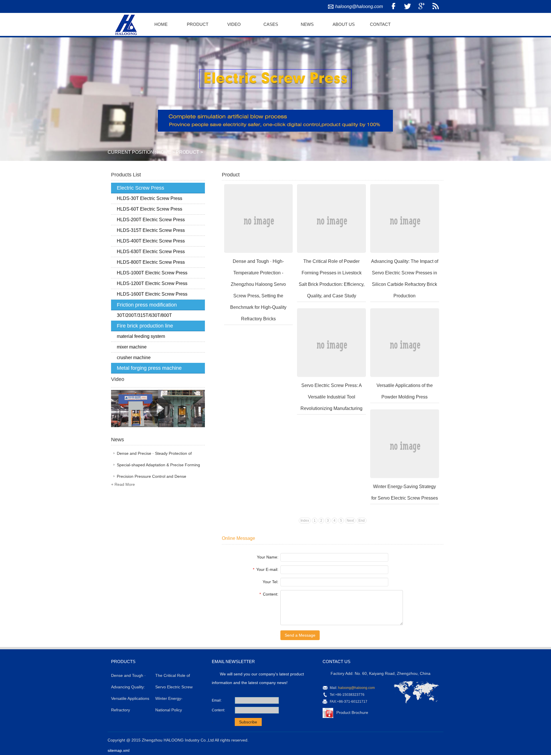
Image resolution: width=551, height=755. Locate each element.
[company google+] (421, 6)
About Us (344, 24)
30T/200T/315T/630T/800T (144, 315)
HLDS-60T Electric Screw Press (149, 209)
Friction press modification (147, 305)
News (307, 24)
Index (304, 521)
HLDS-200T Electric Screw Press (151, 219)
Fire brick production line (145, 326)
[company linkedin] (435, 6)
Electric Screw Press (140, 188)
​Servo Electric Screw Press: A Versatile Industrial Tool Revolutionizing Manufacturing (331, 397)
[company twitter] (407, 6)
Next (350, 521)
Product (197, 24)
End (361, 521)
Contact (380, 24)
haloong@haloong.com (359, 6)
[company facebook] (393, 6)
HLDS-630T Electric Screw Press (151, 251)
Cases (270, 24)
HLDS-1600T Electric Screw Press (152, 294)
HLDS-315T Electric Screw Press (151, 230)
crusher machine (134, 357)
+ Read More (123, 484)
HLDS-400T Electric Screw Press (151, 240)
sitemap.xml (118, 750)
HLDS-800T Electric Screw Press (151, 262)
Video (234, 24)
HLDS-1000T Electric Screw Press (152, 272)
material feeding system (141, 336)
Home (161, 24)
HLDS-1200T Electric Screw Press (152, 283)
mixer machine (132, 346)
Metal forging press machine (149, 368)
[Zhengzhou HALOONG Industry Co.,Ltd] (125, 24)
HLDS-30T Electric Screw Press (149, 198)
